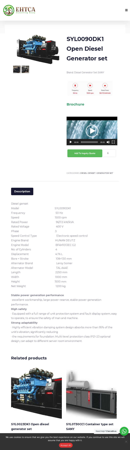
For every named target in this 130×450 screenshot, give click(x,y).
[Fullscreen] (113, 142)
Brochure (75, 104)
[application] (92, 131)
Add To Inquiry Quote (84, 153)
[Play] (70, 142)
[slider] (89, 142)
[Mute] (108, 142)
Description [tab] (22, 191)
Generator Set (104, 173)
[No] (126, 441)
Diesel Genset (87, 173)
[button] (92, 131)
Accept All (66, 445)
